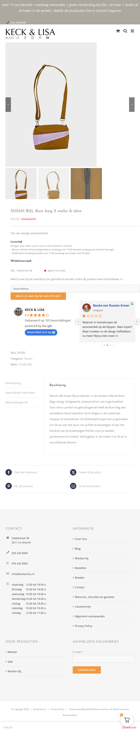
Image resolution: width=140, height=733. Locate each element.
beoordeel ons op (39, 332)
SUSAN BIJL (25, 364)
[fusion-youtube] (47, 38)
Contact (79, 587)
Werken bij (81, 558)
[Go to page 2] (107, 345)
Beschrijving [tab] (13, 383)
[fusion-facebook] (25, 38)
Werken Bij (14, 671)
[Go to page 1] (104, 345)
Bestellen (80, 568)
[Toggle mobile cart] (118, 31)
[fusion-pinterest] (40, 38)
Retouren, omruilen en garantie (94, 597)
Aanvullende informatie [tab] (20, 392)
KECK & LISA (34, 309)
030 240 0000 (20, 553)
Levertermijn (83, 606)
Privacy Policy (83, 626)
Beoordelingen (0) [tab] (16, 402)
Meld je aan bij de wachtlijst (38, 296)
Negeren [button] (114, 10)
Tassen (28, 358)
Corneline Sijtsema (106, 305)
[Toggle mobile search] (125, 31)
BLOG (8, 38)
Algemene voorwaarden (90, 616)
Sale (10, 661)
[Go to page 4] (113, 345)
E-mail (78, 652)
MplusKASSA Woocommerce (95, 709)
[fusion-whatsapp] (18, 38)
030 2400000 (18, 22)
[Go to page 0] (101, 345)
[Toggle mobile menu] (133, 31)
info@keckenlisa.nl (23, 574)
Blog (78, 548)
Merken (12, 652)
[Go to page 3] (110, 345)
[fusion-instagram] (32, 38)
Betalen (79, 577)
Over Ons (81, 539)
